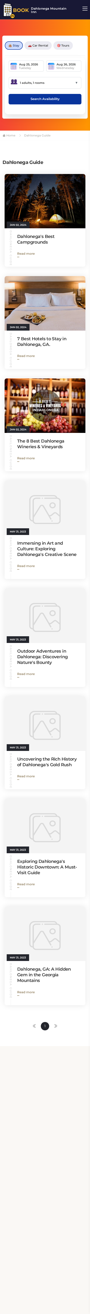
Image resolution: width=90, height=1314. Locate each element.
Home (10, 135)
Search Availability (45, 99)
